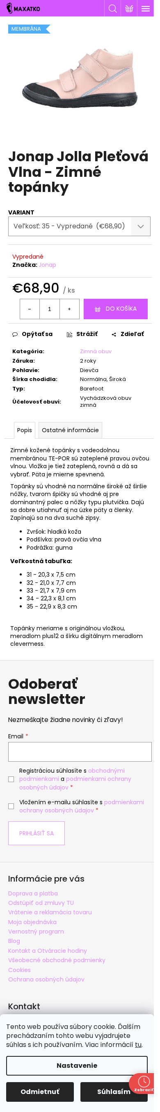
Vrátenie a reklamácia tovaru (50, 912)
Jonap (47, 265)
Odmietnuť (40, 1091)
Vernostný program (36, 931)
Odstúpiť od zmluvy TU (41, 903)
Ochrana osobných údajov (46, 979)
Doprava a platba (33, 893)
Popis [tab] (24, 430)
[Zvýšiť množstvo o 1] (69, 309)
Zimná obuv (96, 351)
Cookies (19, 970)
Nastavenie (77, 1065)
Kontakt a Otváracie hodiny (47, 951)
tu (138, 1044)
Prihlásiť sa (36, 833)
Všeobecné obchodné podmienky (56, 960)
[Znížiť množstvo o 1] (30, 309)
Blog (14, 941)
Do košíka (121, 309)
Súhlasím (113, 1091)
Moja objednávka (32, 922)
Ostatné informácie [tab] (70, 430)
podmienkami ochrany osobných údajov (81, 806)
